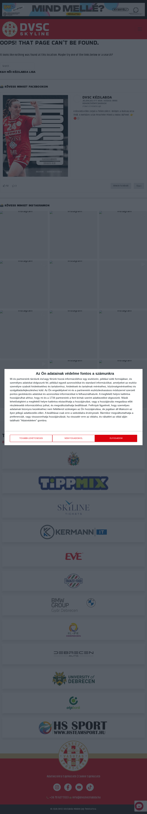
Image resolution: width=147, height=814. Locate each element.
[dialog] (73, 407)
